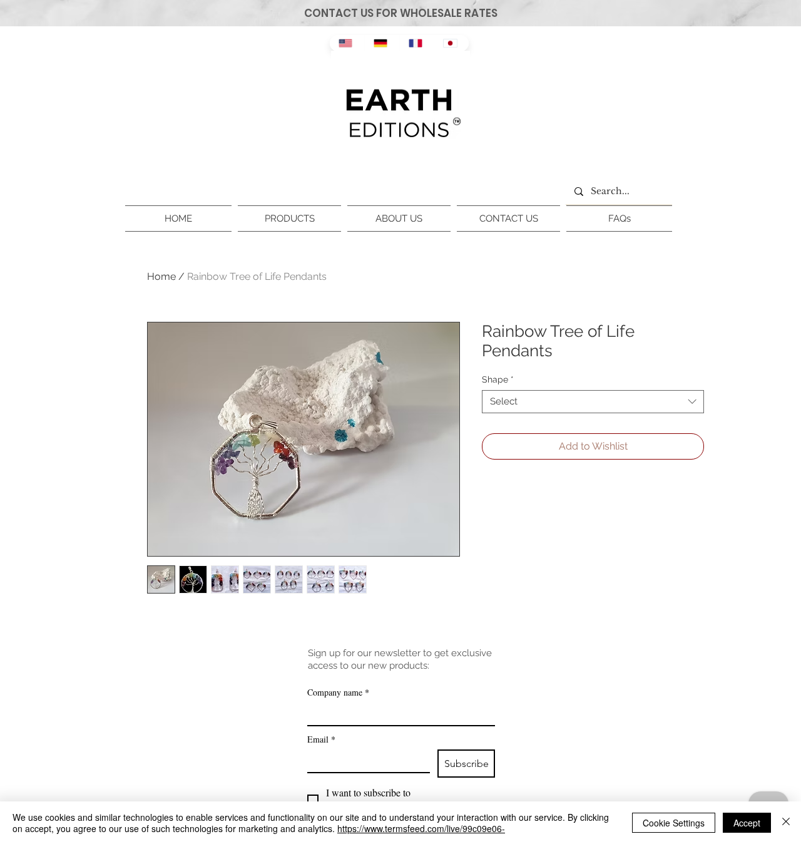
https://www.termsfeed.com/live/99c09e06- (421, 828)
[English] (347, 43)
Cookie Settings (674, 822)
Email (321, 739)
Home (161, 276)
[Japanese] (451, 43)
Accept (746, 822)
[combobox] (593, 402)
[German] (381, 43)
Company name (338, 692)
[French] (416, 43)
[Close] (785, 822)
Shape (498, 379)
